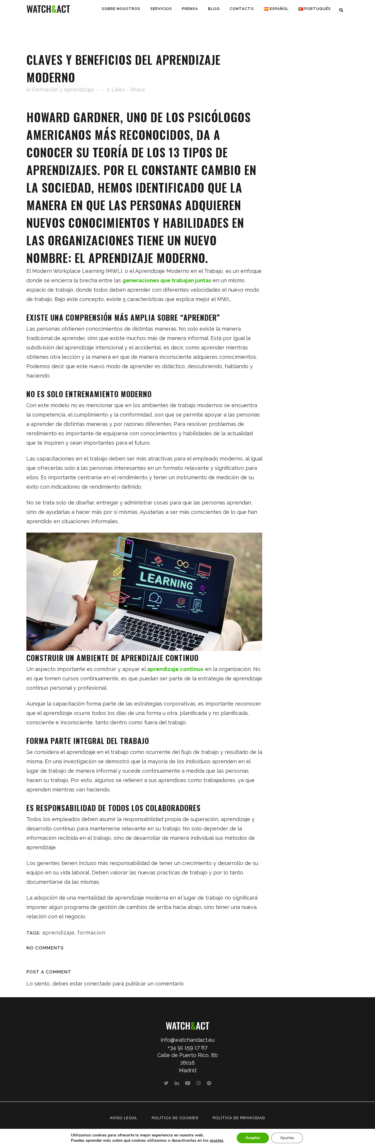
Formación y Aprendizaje (63, 89)
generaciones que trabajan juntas (166, 280)
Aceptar (253, 1138)
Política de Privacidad (239, 1118)
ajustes (216, 1140)
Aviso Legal (123, 1118)
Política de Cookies (175, 1118)
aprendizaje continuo (175, 669)
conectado (97, 984)
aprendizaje (58, 933)
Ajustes (287, 1138)
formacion (91, 933)
